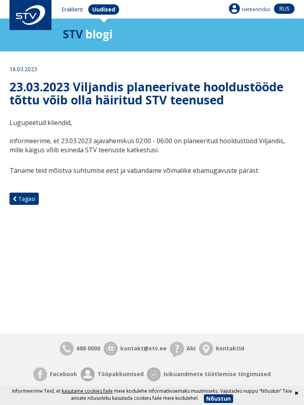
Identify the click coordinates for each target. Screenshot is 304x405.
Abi (191, 348)
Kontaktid (230, 348)
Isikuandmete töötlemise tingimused (217, 374)
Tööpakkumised (120, 374)
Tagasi (26, 198)
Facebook (63, 374)
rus (284, 8)
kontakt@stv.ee (143, 348)
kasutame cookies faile (87, 391)
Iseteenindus (256, 9)
